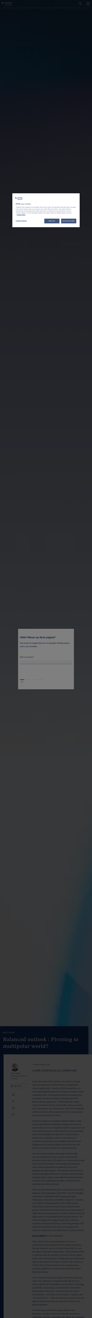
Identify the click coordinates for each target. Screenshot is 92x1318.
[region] (46, 210)
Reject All (52, 221)
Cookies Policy (21, 214)
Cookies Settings (21, 220)
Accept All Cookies (68, 221)
